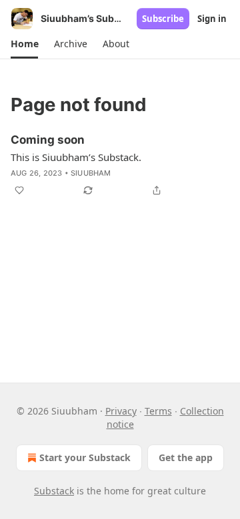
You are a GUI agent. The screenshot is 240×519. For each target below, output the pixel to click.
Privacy (121, 411)
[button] (24, 44)
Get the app (186, 457)
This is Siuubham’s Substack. (76, 157)
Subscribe (163, 19)
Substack (54, 490)
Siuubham (91, 173)
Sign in (212, 19)
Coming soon (48, 139)
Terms (158, 411)
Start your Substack (85, 457)
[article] (120, 165)
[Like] (19, 190)
